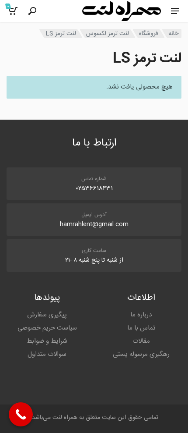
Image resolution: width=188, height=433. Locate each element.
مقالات (141, 341)
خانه (173, 33)
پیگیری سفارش (47, 314)
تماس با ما (141, 328)
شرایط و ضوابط (47, 341)
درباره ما (141, 314)
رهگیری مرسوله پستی (141, 354)
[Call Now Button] (21, 414)
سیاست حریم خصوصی (47, 328)
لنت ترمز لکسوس (107, 33)
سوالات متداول (47, 354)
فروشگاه (148, 33)
